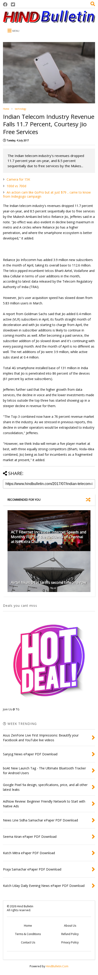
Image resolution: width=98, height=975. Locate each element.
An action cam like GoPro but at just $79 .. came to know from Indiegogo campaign (47, 194)
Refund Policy (70, 934)
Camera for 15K (18, 179)
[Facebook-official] (5, 4)
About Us (70, 926)
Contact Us (28, 942)
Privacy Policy (70, 942)
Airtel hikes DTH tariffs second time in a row (48, 582)
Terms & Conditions (28, 934)
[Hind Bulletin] (49, 20)
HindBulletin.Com (57, 966)
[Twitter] (13, 4)
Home (6, 108)
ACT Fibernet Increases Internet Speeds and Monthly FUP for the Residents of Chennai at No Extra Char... (48, 537)
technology (20, 108)
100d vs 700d (16, 186)
